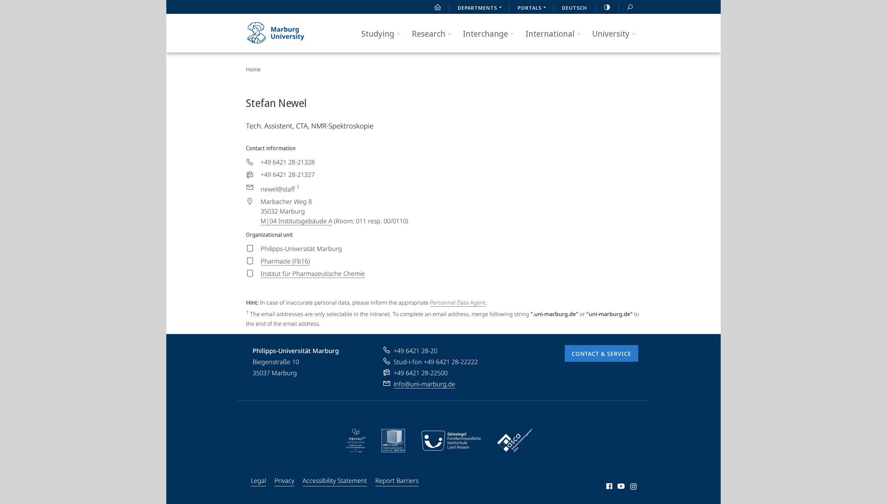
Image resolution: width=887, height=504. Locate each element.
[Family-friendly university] (451, 440)
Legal (258, 480)
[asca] (515, 440)
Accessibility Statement (334, 480)
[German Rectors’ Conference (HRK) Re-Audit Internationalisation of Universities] (393, 440)
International (550, 33)
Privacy (284, 480)
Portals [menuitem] (530, 7)
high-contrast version (607, 7)
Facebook (608, 487)
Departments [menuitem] (477, 7)
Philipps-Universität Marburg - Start (289, 33)
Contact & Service (601, 354)
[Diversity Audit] (356, 440)
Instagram (634, 487)
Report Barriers (397, 480)
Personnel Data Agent (457, 302)
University (611, 33)
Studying (377, 33)
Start (437, 7)
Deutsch (574, 7)
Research (428, 33)
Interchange (485, 33)
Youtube (620, 487)
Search (630, 7)
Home (253, 69)
